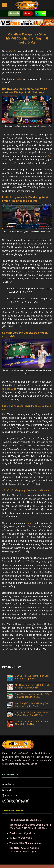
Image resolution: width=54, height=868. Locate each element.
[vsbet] (27, 5)
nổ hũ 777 (46, 156)
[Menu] (4, 5)
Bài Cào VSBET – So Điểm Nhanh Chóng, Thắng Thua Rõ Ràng (32, 713)
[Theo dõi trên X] (4, 801)
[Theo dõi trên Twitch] (27, 801)
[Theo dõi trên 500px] (22, 801)
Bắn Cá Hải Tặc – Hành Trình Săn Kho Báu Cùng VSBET (32, 677)
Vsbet (19, 79)
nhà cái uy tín (9, 389)
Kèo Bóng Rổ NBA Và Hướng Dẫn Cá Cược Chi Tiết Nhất (32, 704)
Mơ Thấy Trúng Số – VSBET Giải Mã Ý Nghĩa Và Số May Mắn (33, 686)
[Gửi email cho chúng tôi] (9, 801)
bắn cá (30, 523)
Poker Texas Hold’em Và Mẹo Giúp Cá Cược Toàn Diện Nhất (32, 695)
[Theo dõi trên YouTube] (18, 801)
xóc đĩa (12, 51)
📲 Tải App (40, 13)
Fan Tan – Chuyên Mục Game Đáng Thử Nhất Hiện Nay (32, 722)
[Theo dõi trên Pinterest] (13, 801)
